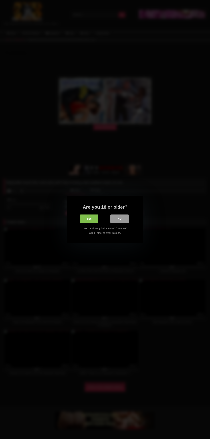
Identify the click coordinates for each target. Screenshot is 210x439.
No (119, 218)
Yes (89, 218)
